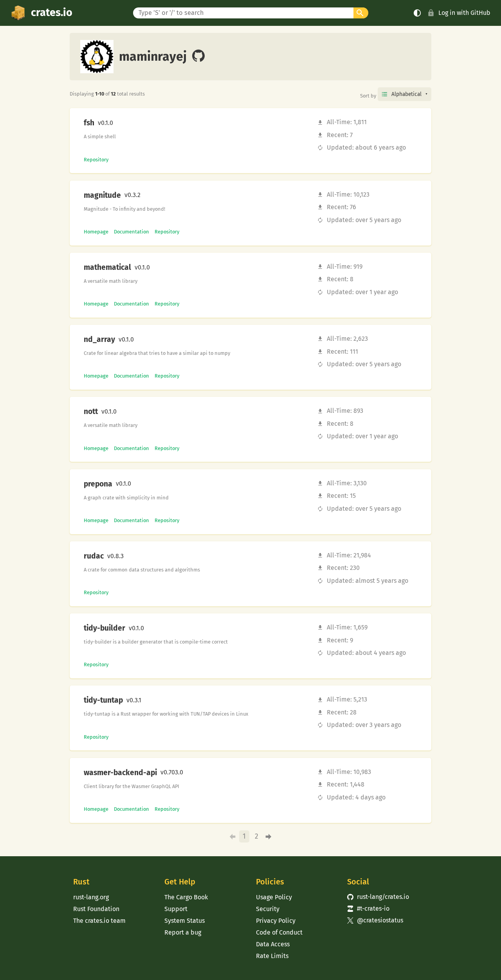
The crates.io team (99, 920)
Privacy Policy (276, 920)
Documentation (131, 232)
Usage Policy (274, 897)
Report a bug (182, 932)
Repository (96, 160)
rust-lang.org (91, 897)
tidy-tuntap (103, 700)
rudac (94, 556)
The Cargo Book (186, 897)
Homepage (96, 232)
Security (267, 909)
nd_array (99, 339)
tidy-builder (104, 628)
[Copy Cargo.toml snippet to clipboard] (120, 123)
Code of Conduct (279, 932)
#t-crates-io (368, 908)
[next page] (269, 837)
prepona (98, 484)
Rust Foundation (96, 909)
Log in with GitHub (464, 12)
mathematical (107, 267)
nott (91, 411)
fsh (89, 123)
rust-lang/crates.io (378, 896)
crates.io (51, 12)
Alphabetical (406, 94)
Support (175, 909)
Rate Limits (272, 956)
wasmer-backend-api (120, 772)
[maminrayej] (198, 56)
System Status (184, 920)
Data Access (273, 944)
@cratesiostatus (375, 920)
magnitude (102, 195)
